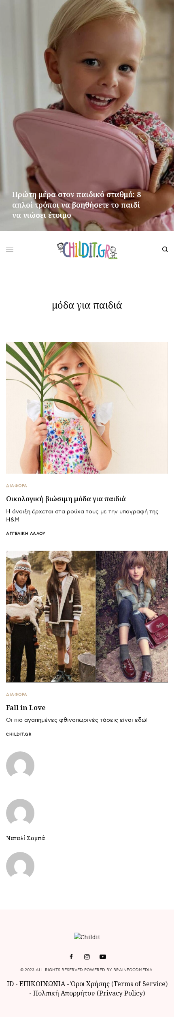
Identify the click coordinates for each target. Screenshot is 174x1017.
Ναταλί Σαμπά (25, 838)
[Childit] (87, 249)
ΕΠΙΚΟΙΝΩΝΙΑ (43, 983)
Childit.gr (19, 734)
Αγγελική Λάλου (25, 533)
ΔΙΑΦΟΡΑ (17, 485)
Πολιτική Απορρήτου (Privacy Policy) (89, 993)
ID (10, 983)
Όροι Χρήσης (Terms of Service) (119, 983)
